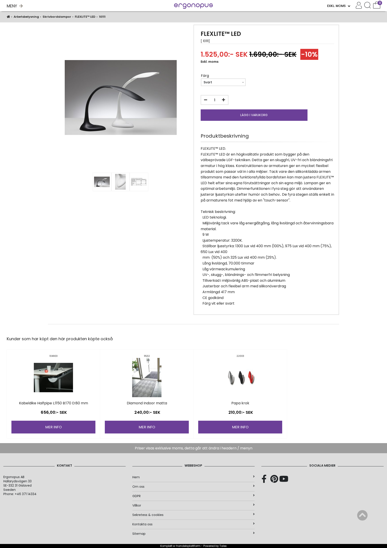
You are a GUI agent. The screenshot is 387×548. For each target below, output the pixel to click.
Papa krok (240, 403)
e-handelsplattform (186, 546)
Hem (136, 477)
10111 (102, 17)
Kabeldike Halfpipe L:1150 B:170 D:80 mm (53, 403)
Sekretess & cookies (147, 515)
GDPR (136, 496)
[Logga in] (359, 5)
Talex (223, 546)
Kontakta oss (142, 524)
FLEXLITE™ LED (85, 17)
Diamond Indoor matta (147, 403)
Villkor (136, 505)
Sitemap (139, 533)
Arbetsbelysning (26, 17)
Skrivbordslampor (57, 17)
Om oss (138, 486)
